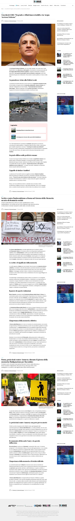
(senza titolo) (61, 101)
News (2, 196)
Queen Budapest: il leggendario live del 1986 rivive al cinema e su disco (68, 76)
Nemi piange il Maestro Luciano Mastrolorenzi (68, 69)
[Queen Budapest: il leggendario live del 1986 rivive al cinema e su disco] (59, 76)
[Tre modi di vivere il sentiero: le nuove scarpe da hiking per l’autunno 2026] (59, 55)
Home (2, 8)
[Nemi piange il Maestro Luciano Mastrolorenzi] (59, 69)
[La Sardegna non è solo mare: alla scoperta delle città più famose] (59, 82)
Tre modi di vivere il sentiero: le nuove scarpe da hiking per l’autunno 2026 (67, 55)
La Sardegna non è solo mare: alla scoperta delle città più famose (68, 82)
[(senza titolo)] (65, 100)
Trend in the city (61, 107)
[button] (73, 5)
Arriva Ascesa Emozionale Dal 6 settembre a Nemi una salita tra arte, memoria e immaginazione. (64, 29)
